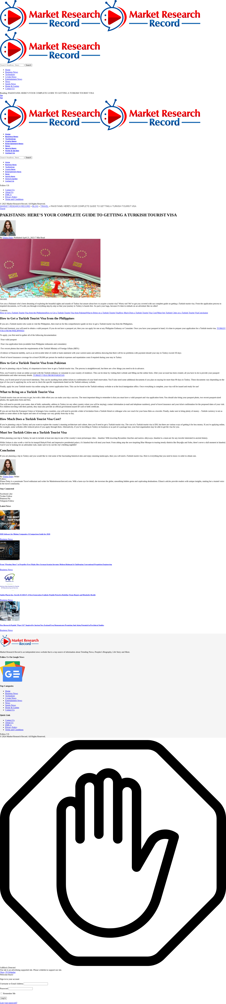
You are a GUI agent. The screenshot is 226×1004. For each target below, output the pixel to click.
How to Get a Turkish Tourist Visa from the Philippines (23, 313)
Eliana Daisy (8, 237)
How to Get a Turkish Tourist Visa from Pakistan (66, 313)
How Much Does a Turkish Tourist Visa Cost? (138, 313)
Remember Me (9, 993)
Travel (2, 208)
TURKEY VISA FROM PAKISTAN (48, 375)
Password (4, 988)
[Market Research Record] (100, 130)
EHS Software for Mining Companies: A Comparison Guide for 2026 (25, 534)
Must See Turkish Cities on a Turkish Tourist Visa (178, 313)
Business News (6, 539)
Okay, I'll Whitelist (7, 972)
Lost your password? (8, 1003)
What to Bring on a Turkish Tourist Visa (102, 313)
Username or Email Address (11, 984)
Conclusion (203, 313)
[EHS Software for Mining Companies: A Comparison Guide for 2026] (10, 529)
